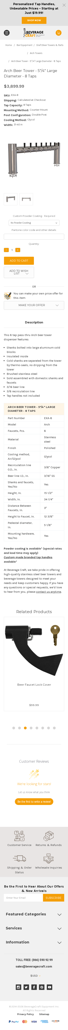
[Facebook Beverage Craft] (34, 987)
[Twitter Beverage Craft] (26, 987)
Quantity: (34, 243)
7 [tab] (48, 728)
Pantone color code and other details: (34, 229)
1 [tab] (13, 728)
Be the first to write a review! (34, 801)
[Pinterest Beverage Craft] (41, 987)
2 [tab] (19, 728)
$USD (34, 975)
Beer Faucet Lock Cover (34, 684)
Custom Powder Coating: (34, 215)
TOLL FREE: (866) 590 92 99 (34, 960)
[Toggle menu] (7, 33)
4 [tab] (31, 728)
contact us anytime (48, 591)
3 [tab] (25, 728)
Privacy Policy (25, 1014)
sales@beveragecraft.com (34, 966)
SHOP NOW (34, 20)
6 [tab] (42, 728)
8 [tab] (54, 728)
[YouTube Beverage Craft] (49, 987)
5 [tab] (37, 728)
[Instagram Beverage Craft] (18, 987)
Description (34, 322)
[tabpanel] (34, 668)
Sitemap (44, 1014)
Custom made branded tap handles (28, 557)
